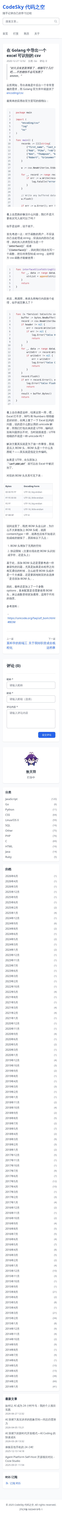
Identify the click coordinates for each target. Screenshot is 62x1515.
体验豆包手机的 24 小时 (19, 1447)
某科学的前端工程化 (17, 645)
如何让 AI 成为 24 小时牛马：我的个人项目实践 (30, 1407)
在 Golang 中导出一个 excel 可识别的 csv (26, 52)
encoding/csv (15, 93)
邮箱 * (10, 693)
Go (35, 61)
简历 (26, 33)
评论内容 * (12, 706)
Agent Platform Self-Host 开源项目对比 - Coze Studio (30, 1459)
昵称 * (10, 679)
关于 (37, 33)
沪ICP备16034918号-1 (31, 1509)
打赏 (16, 33)
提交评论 (46, 734)
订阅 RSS (15, 1483)
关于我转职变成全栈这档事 (42, 645)
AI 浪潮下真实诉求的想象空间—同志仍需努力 (30, 1421)
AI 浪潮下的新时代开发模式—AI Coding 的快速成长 (30, 1435)
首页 (5, 33)
